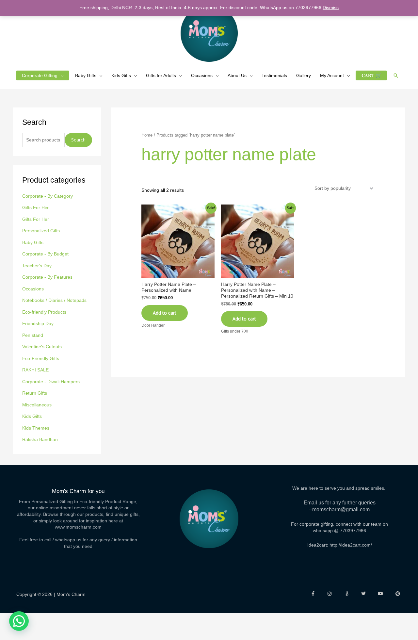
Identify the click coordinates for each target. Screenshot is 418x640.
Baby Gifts (85, 75)
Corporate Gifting (39, 75)
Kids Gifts (121, 75)
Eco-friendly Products (44, 312)
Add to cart (164, 313)
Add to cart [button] (244, 319)
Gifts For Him (36, 207)
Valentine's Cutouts (42, 346)
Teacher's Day (37, 265)
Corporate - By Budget (45, 253)
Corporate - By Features (47, 277)
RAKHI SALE (35, 369)
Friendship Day (38, 323)
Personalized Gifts (41, 230)
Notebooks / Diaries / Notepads (54, 300)
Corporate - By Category (47, 196)
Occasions (202, 75)
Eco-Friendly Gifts (40, 358)
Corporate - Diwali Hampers (51, 381)
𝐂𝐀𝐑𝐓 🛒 (371, 75)
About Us (237, 75)
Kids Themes (35, 428)
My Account (332, 75)
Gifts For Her (35, 219)
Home (147, 135)
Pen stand (32, 335)
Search (78, 140)
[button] (396, 75)
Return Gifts (34, 393)
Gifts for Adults (161, 75)
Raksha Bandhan (40, 439)
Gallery (303, 75)
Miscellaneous (37, 404)
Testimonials (274, 75)
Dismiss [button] (331, 7)
